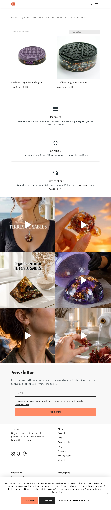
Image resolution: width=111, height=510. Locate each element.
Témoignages (64, 455)
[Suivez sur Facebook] (19, 453)
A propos (62, 451)
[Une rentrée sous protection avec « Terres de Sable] (28, 224)
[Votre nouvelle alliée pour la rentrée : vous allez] (83, 335)
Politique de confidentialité (74, 500)
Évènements (64, 442)
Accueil (14, 17)
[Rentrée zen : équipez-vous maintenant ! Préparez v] (83, 280)
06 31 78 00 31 (83, 185)
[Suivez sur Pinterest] (25, 453)
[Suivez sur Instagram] (13, 453)
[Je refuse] (107, 493)
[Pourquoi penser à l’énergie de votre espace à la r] (28, 280)
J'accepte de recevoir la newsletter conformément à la (49, 403)
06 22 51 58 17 (55, 188)
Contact (61, 459)
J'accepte (29, 500)
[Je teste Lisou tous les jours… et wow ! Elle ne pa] (83, 224)
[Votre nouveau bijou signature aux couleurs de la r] (28, 335)
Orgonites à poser (28, 17)
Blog (60, 446)
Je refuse (47, 500)
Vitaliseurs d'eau (47, 17)
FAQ (60, 437)
